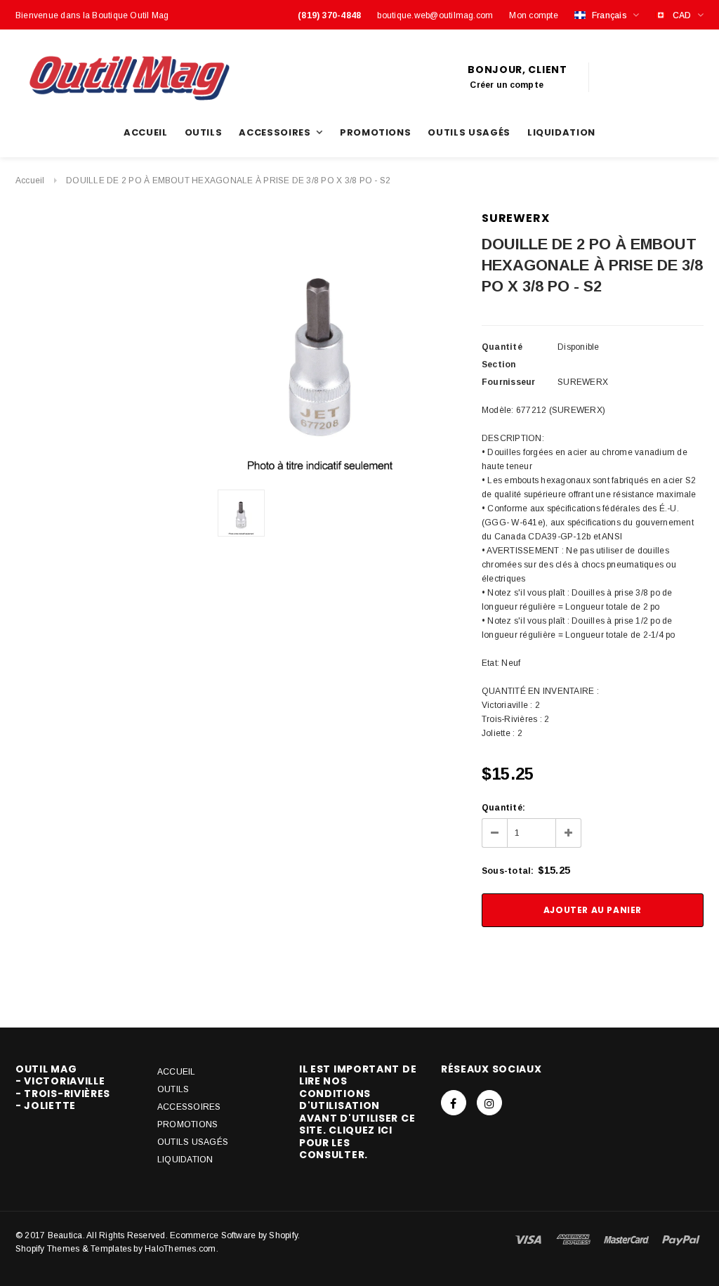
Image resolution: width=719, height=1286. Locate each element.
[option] (320, 344)
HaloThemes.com (180, 1249)
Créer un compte (506, 85)
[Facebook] (453, 1102)
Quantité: (503, 808)
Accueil (30, 180)
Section (499, 364)
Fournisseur (509, 382)
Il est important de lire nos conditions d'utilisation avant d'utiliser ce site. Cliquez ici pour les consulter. (357, 1112)
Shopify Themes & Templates (73, 1249)
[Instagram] (489, 1102)
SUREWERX (515, 218)
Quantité (502, 347)
